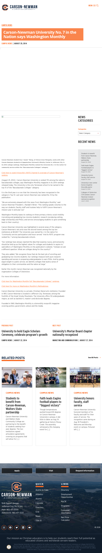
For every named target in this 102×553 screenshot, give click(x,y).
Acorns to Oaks (42, 490)
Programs (65, 506)
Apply (17, 471)
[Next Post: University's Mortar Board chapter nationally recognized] (76, 333)
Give (37, 512)
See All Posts (93, 357)
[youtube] (29, 527)
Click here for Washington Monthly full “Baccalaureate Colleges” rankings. (30, 281)
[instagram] (4, 527)
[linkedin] (23, 527)
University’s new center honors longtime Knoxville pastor (89, 185)
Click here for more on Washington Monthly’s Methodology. (25, 286)
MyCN (63, 502)
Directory (39, 508)
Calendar (39, 503)
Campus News (7, 25)
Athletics (39, 494)
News (38, 516)
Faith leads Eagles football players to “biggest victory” (87, 168)
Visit (51, 471)
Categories (82, 129)
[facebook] (10, 527)
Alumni (39, 499)
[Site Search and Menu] (93, 5)
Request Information (85, 471)
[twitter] (16, 527)
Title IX (39, 521)
